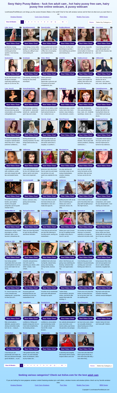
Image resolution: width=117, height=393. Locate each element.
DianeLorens (45, 241)
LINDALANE (27, 272)
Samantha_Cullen (101, 149)
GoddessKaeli (100, 180)
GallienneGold (100, 241)
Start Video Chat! (13, 43)
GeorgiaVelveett (83, 119)
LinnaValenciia (82, 333)
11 (55, 22)
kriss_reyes (45, 272)
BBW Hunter (104, 17)
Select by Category (103, 22)
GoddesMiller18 (10, 211)
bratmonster (9, 58)
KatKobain (62, 88)
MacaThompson (83, 302)
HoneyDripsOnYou (29, 88)
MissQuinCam (63, 149)
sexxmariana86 (28, 180)
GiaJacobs (81, 180)
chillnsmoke (100, 58)
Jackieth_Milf (100, 211)
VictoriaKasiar (82, 272)
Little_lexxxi (9, 27)
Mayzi (25, 333)
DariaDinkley (82, 88)
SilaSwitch (81, 27)
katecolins (81, 149)
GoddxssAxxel (82, 58)
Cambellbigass (46, 211)
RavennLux (81, 211)
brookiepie (26, 58)
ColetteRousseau (101, 88)
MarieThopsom (64, 119)
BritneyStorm (63, 211)
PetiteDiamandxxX (65, 272)
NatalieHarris (45, 302)
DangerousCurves (102, 119)
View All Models (11, 22)
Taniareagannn (64, 241)
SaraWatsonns (64, 302)
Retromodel (27, 241)
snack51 (62, 58)
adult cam (93, 375)
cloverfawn (99, 27)
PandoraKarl (9, 333)
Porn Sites (63, 17)
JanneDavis (27, 302)
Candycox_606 (10, 241)
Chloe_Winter (45, 58)
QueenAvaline (45, 27)
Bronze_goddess (46, 149)
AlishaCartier (45, 333)
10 (51, 22)
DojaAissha (99, 272)
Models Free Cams (83, 17)
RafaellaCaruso (10, 119)
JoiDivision (26, 149)
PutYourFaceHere (29, 211)
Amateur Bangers (16, 17)
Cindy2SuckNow (46, 180)
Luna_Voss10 (9, 88)
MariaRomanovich (29, 27)
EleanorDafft (9, 180)
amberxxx (62, 180)
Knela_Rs (8, 302)
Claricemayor (27, 119)
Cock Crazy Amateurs (42, 17)
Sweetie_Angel (46, 119)
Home (91, 22)
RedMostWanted (64, 27)
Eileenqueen (100, 302)
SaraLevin (81, 241)
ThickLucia (8, 149)
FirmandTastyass (65, 333)
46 (63, 22)
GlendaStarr (9, 272)
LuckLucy (44, 88)
